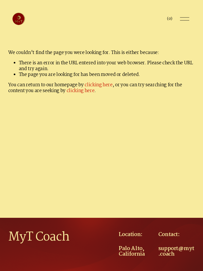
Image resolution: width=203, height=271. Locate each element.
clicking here (99, 85)
